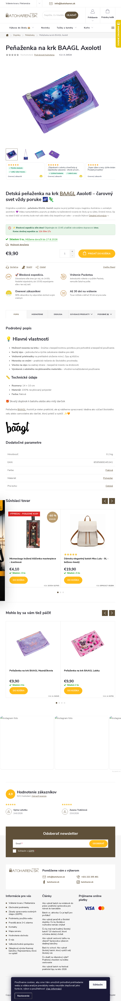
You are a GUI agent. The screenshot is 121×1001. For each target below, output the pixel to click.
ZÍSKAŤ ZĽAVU (82, 519)
